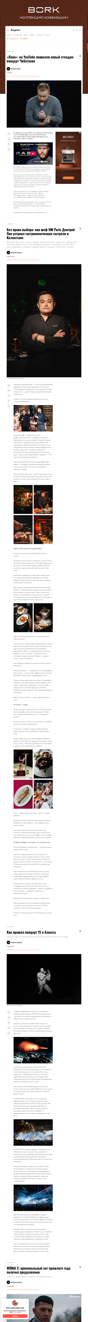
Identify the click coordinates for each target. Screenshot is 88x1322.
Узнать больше (17, 1312)
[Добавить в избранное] (80, 56)
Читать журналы (24, 38)
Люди (25, 35)
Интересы (46, 35)
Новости (9, 35)
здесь (47, 212)
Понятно (15, 1316)
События (31, 35)
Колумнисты (18, 35)
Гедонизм (39, 35)
